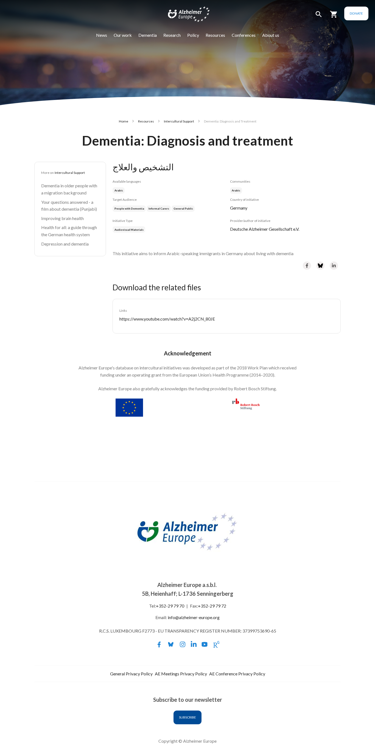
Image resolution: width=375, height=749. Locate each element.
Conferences (244, 35)
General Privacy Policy (131, 673)
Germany (238, 207)
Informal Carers (159, 208)
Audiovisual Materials (129, 229)
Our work (123, 35)
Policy (193, 35)
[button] (319, 16)
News (101, 35)
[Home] (185, 15)
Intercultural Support (179, 121)
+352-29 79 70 (170, 605)
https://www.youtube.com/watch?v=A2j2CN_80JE (167, 318)
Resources (215, 35)
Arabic (236, 190)
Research (172, 35)
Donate (356, 13)
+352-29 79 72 (212, 605)
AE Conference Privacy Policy (237, 673)
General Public (183, 208)
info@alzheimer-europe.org (194, 617)
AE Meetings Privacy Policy (181, 673)
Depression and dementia (65, 243)
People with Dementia (129, 208)
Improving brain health (62, 218)
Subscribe (187, 717)
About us (270, 35)
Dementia (147, 35)
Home (123, 121)
